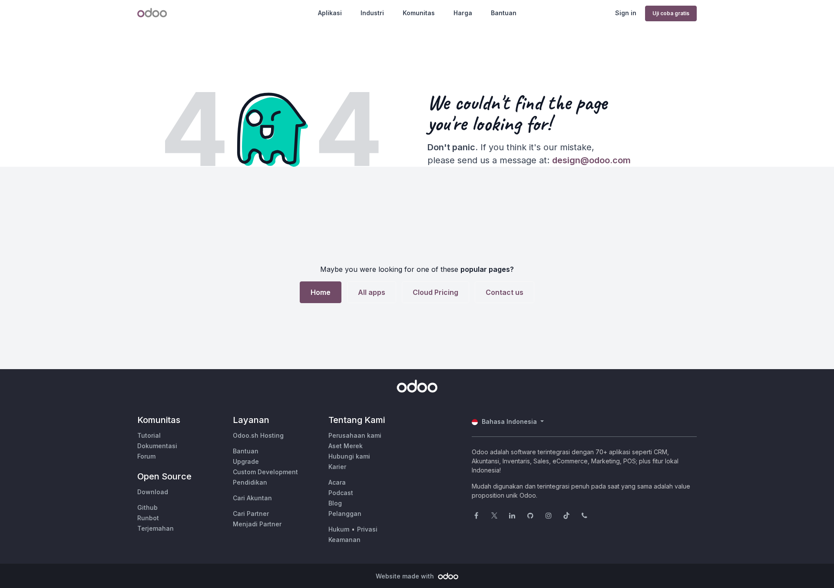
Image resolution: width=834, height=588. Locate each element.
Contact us (504, 292)
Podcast (340, 492)
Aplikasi (330, 13)
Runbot (148, 518)
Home (321, 292)
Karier (337, 466)
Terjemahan (155, 528)
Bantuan (503, 13)
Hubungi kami (349, 456)
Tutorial (149, 435)
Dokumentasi (157, 445)
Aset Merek (345, 445)
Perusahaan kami (354, 435)
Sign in (625, 13)
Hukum (338, 529)
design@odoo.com (591, 160)
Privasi (367, 529)
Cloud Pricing (435, 292)
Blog (335, 503)
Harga (462, 13)
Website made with (406, 576)
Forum (146, 456)
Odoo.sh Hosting (258, 435)
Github (147, 507)
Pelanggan (344, 513)
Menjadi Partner (257, 524)
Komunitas (419, 13)
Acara (337, 482)
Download (152, 492)
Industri (372, 13)
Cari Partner (251, 513)
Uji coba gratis (670, 13)
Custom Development (265, 472)
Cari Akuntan (252, 498)
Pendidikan (250, 482)
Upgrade (246, 461)
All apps (371, 292)
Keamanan (344, 539)
